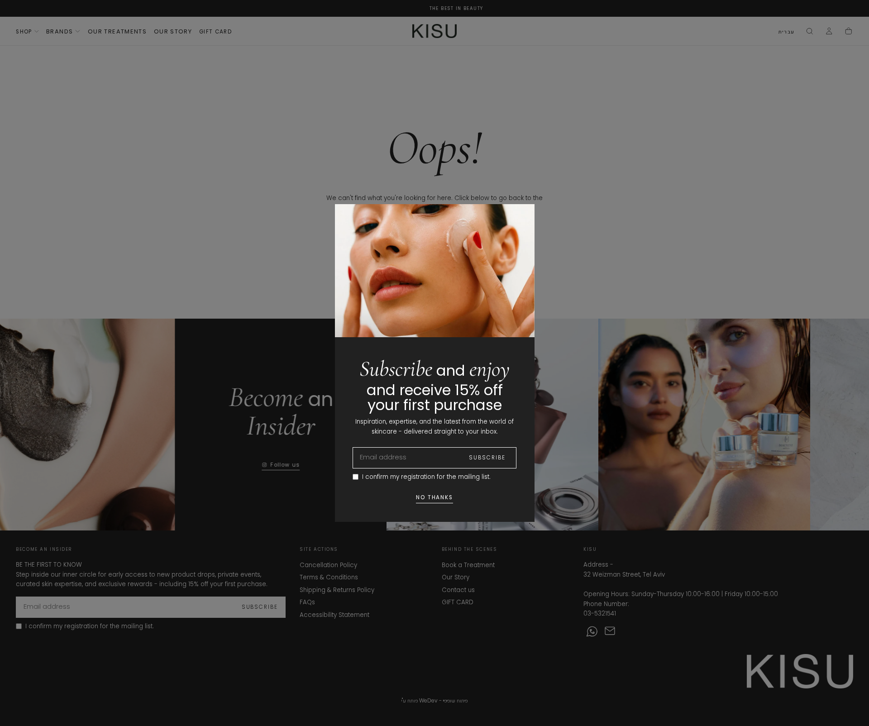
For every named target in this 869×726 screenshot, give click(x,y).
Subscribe (487, 457)
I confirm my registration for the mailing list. (426, 477)
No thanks (435, 497)
